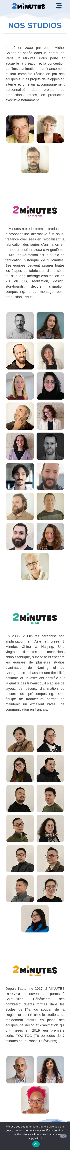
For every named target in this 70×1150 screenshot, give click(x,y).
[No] (63, 1136)
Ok (36, 1144)
